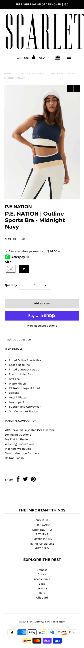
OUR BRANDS (42, 525)
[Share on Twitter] (25, 479)
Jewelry (42, 588)
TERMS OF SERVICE (42, 543)
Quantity (11, 285)
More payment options (42, 325)
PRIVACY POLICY (42, 539)
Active (19, 73)
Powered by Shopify (55, 621)
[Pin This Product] (33, 479)
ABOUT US (42, 520)
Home (8, 73)
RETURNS (42, 534)
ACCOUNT (23, 58)
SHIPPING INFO (42, 529)
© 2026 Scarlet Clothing (31, 621)
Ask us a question (19, 339)
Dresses (42, 569)
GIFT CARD (42, 548)
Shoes (42, 574)
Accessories (42, 579)
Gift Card (42, 597)
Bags (42, 583)
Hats (42, 593)
